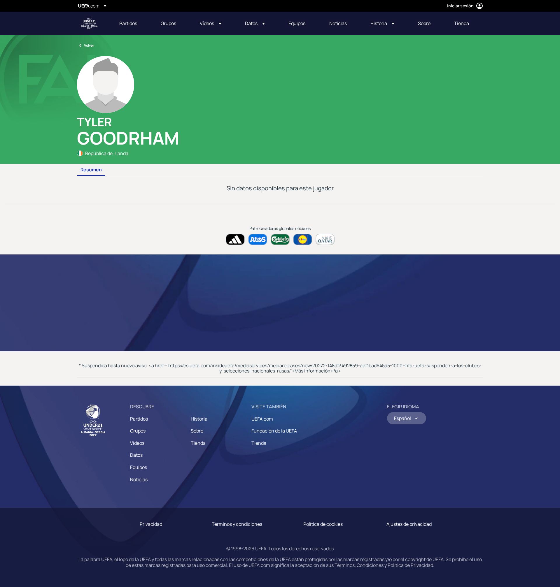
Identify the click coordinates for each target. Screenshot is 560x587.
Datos (136, 455)
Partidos (139, 419)
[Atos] (257, 239)
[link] (128, 23)
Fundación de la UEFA (274, 431)
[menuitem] (133, 23)
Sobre (197, 431)
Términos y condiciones (237, 524)
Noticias (139, 479)
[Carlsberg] (280, 239)
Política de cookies (323, 524)
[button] (210, 23)
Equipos (138, 467)
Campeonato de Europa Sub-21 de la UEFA (89, 23)
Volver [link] (89, 45)
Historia (199, 419)
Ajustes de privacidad (409, 524)
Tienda (198, 443)
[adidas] (235, 239)
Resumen (91, 170)
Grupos (138, 431)
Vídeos (137, 443)
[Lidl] (302, 239)
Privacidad (151, 524)
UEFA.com (262, 419)
